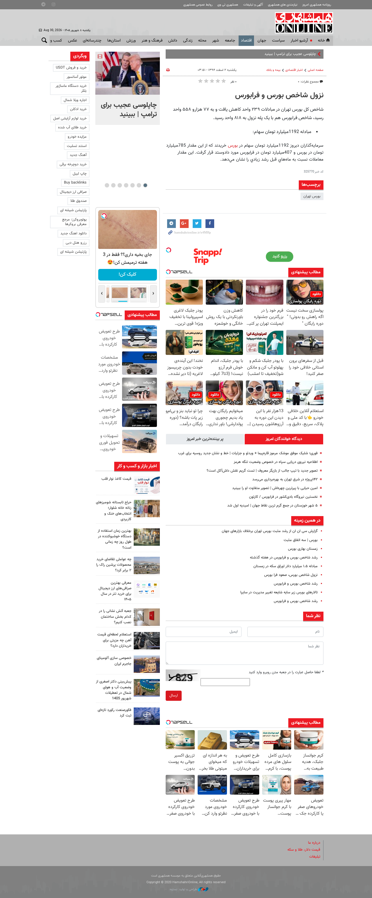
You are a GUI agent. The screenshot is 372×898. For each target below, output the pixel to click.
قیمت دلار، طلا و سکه (303, 850)
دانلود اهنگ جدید (73, 233)
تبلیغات (314, 857)
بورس (233, 145)
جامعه (230, 40)
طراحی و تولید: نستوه (184, 889)
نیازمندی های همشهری (282, 4)
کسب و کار (53, 40)
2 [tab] (139, 185)
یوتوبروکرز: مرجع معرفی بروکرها (74, 222)
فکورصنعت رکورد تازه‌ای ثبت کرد (114, 713)
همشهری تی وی (227, 4)
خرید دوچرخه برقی (73, 164)
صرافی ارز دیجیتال (73, 192)
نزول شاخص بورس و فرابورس (279, 95)
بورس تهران (312, 196)
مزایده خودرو (77, 137)
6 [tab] (113, 185)
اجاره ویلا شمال (75, 100)
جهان (261, 40)
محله (202, 40)
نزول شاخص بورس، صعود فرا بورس (291, 575)
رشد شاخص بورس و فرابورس (296, 584)
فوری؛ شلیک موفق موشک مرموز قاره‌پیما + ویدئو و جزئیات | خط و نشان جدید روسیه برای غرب (248, 453)
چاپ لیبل (80, 174)
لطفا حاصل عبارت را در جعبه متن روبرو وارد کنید (286, 672)
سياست (278, 40)
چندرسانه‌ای (92, 40)
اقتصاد (246, 40)
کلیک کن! (127, 274)
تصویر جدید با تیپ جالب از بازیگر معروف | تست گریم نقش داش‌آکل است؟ (262, 471)
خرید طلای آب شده (72, 127)
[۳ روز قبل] (147, 589)
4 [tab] (126, 185)
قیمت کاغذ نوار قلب (116, 479)
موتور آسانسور (77, 77)
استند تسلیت (77, 146)
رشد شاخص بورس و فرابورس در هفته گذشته (284, 558)
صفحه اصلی (315, 70)
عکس (72, 40)
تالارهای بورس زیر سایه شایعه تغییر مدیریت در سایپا (279, 592)
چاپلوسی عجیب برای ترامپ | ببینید (129, 110)
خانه (321, 40)
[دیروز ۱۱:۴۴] (147, 537)
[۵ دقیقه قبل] (127, 73)
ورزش (131, 40)
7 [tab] (107, 185)
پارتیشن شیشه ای (73, 210)
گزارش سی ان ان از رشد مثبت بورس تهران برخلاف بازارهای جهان (270, 531)
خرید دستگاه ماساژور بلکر (71, 88)
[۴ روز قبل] (147, 640)
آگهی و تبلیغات (253, 4)
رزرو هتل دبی (76, 243)
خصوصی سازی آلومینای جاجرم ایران (114, 661)
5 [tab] (120, 185)
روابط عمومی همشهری (197, 4)
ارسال (173, 695)
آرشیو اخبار (299, 40)
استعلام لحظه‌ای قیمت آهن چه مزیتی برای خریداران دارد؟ (114, 640)
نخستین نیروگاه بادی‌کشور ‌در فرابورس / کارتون (283, 497)
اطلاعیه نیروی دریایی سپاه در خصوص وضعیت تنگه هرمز (276, 462)
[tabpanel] (127, 88)
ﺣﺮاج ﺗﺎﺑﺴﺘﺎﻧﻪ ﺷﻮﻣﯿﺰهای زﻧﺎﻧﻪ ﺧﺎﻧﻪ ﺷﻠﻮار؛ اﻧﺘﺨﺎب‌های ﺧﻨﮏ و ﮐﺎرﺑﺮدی (113, 511)
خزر (313, 54)
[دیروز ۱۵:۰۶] (147, 485)
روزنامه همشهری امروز (316, 4)
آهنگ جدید (78, 155)
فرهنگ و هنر (152, 40)
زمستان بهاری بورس (303, 549)
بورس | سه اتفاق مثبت (301, 540)
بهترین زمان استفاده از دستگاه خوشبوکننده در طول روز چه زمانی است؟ (114, 539)
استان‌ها (114, 40)
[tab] (283, 439)
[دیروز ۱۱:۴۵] (147, 508)
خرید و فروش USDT (71, 68)
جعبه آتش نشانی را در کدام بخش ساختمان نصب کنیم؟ (115, 616)
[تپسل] (168, 250)
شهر (215, 40)
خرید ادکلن (78, 109)
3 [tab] (132, 185)
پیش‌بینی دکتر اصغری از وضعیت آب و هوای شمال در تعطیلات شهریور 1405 (113, 690)
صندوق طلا (78, 201)
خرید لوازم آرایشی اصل (70, 118)
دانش (172, 40)
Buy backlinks (75, 183)
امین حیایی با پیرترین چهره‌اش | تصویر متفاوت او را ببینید (275, 488)
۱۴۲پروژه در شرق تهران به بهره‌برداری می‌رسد (285, 479)
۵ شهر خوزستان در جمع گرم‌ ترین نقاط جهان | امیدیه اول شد (272, 506)
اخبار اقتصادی (294, 70)
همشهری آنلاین (301, 22)
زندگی (187, 40)
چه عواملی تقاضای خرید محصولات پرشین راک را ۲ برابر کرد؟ (113, 564)
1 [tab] (145, 185)
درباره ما (314, 843)
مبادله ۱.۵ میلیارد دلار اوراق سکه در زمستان (285, 566)
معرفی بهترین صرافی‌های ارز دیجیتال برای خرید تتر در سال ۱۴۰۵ (115, 591)
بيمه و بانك (273, 70)
